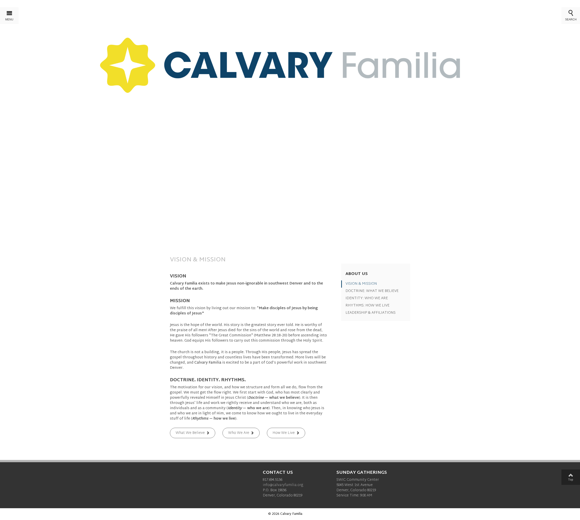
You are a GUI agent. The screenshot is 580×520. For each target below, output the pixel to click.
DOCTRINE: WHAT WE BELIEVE (372, 291)
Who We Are (238, 433)
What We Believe (190, 433)
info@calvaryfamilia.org (283, 485)
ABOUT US (357, 274)
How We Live (284, 433)
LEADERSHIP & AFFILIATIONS (371, 313)
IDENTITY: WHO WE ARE (367, 298)
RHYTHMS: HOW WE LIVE (367, 305)
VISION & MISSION (361, 284)
